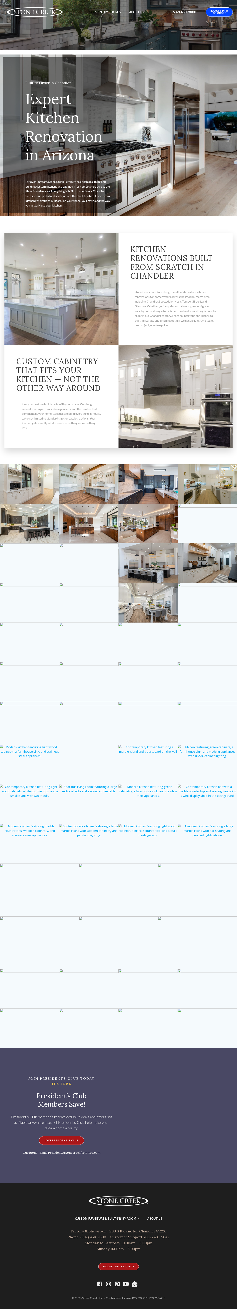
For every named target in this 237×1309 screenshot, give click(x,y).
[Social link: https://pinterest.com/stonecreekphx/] (118, 1284)
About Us (136, 12)
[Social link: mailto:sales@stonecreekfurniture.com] (136, 1284)
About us (154, 1218)
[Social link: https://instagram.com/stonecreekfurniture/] (110, 1284)
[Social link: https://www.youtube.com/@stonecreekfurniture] (127, 1284)
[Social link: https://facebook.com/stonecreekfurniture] (101, 1284)
